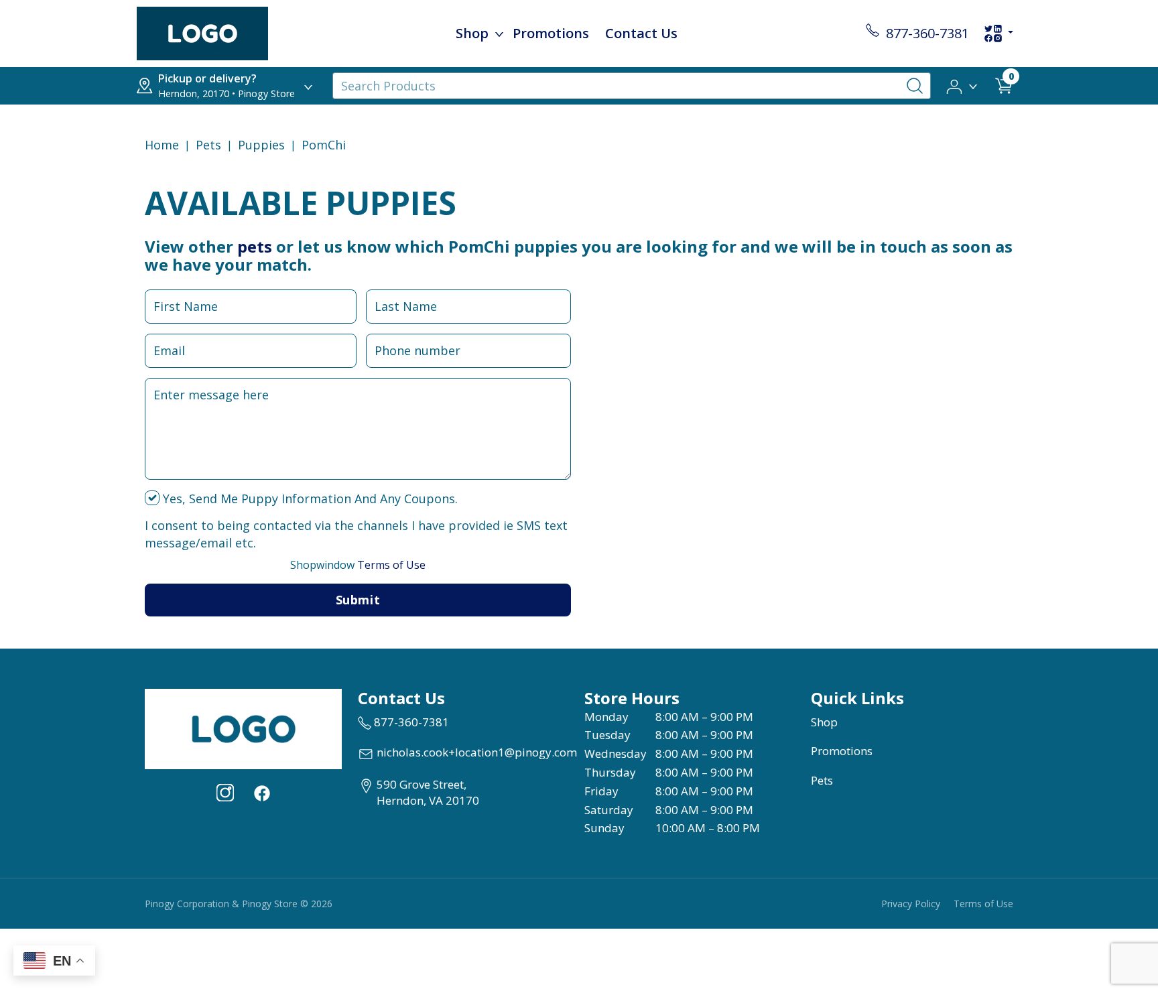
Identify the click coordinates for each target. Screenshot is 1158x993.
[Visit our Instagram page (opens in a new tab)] (225, 792)
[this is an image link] (243, 727)
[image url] (202, 32)
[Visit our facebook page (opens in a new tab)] (261, 792)
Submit (358, 600)
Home (162, 145)
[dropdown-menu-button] (499, 33)
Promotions (551, 33)
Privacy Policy (910, 903)
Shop (472, 33)
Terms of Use (358, 564)
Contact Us (641, 33)
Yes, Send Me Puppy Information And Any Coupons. (308, 498)
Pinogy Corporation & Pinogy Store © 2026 (238, 903)
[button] (962, 85)
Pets (208, 145)
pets (254, 246)
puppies (261, 145)
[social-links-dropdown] (998, 33)
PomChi (324, 145)
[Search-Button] (914, 86)
